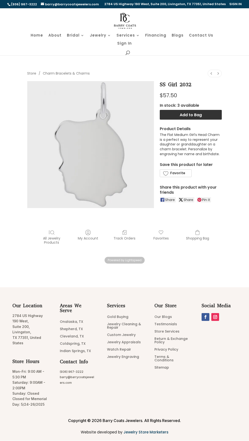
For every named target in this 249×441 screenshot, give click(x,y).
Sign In (124, 44)
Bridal (73, 36)
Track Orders (124, 238)
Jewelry (98, 36)
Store (31, 73)
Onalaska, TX (71, 322)
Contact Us (201, 36)
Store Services (166, 332)
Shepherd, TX (71, 329)
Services (125, 36)
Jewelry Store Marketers (146, 432)
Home (37, 36)
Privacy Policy (166, 350)
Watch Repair (119, 350)
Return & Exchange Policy (171, 341)
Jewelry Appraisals (124, 342)
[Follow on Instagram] (215, 317)
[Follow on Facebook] (205, 317)
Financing (155, 36)
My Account (88, 238)
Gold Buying (117, 317)
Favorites (161, 238)
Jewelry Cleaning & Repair (124, 326)
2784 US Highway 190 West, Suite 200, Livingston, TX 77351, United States (165, 4)
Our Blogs (163, 317)
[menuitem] (211, 73)
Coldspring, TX (73, 344)
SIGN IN (235, 4)
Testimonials (165, 324)
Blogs (178, 36)
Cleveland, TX (72, 337)
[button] (176, 173)
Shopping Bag (197, 238)
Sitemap (161, 368)
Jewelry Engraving (123, 357)
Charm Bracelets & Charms (66, 73)
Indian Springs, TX (75, 351)
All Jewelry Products (51, 240)
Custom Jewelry (121, 335)
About (55, 36)
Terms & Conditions (164, 359)
